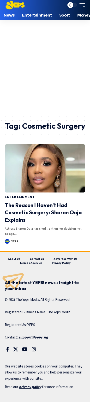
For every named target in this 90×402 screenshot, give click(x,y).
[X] (15, 349)
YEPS (14, 241)
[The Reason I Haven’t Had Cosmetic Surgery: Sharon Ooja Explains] (45, 168)
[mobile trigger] (81, 5)
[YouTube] (25, 349)
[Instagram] (33, 349)
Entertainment (20, 197)
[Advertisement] (45, 68)
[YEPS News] (15, 5)
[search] (60, 5)
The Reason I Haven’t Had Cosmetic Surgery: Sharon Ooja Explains (43, 212)
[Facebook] (7, 349)
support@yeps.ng (33, 337)
